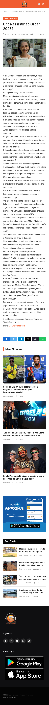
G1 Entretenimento (17, 326)
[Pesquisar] (39, 4)
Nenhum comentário (27, 34)
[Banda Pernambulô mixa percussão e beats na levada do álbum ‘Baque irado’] (24, 458)
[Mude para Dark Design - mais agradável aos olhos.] (43, 4)
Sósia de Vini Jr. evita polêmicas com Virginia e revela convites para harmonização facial (20, 390)
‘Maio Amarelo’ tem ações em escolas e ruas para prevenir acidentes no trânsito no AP (32, 579)
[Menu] (4, 4)
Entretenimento (10, 18)
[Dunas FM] (24, 4)
